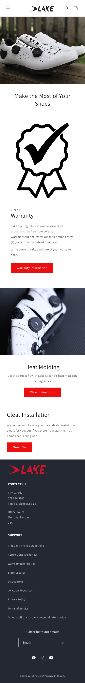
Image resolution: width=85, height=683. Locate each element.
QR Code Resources (20, 590)
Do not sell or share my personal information (37, 617)
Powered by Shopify (55, 675)
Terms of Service (18, 608)
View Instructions (42, 392)
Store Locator (17, 572)
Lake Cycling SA (36, 675)
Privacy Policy (16, 599)
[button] (8, 8)
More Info (19, 447)
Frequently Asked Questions (26, 545)
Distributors (15, 581)
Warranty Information (32, 268)
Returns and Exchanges (23, 554)
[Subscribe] (62, 642)
